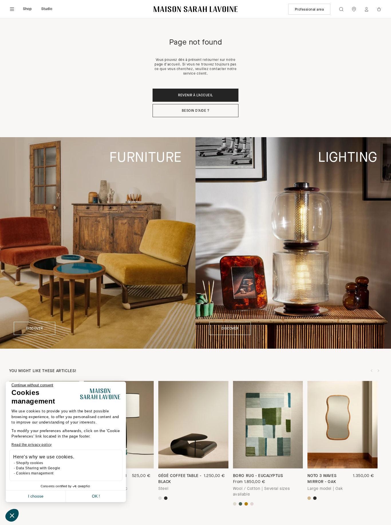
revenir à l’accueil (195, 95)
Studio (47, 9)
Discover (34, 328)
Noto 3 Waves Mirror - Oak (321, 479)
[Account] (366, 9)
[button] (12, 515)
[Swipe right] (378, 371)
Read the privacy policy (31, 445)
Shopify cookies (29, 463)
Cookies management (35, 473)
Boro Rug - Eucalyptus (258, 476)
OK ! (96, 496)
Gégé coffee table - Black (180, 479)
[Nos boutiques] (353, 9)
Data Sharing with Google (38, 468)
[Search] (341, 9)
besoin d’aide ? (195, 111)
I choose (36, 496)
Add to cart (268, 458)
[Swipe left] (371, 371)
